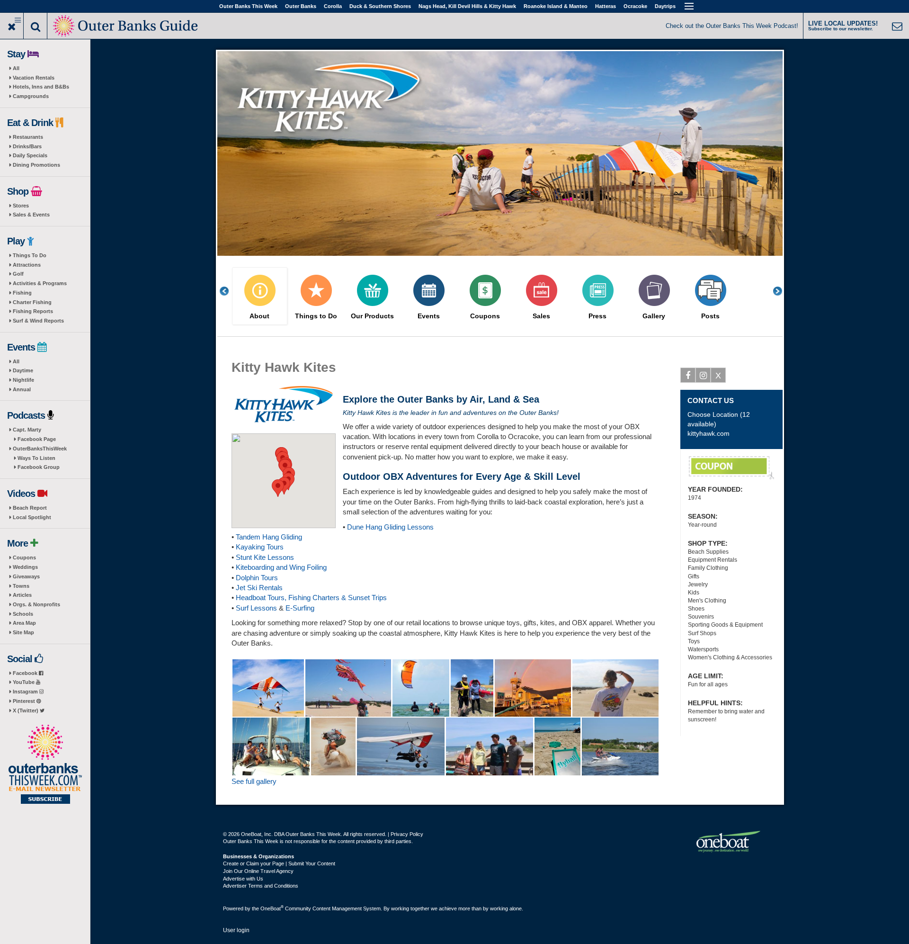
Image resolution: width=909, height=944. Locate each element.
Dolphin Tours (257, 578)
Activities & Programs (40, 283)
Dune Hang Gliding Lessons (390, 527)
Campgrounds (31, 96)
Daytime (23, 370)
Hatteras (605, 6)
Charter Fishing (32, 302)
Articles (22, 595)
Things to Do (316, 316)
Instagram (26, 691)
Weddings (25, 567)
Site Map (23, 632)
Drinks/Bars (27, 146)
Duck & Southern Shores (380, 6)
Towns (21, 586)
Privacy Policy (407, 834)
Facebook (26, 673)
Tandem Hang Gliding (269, 537)
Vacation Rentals (33, 78)
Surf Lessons (256, 608)
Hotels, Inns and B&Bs (41, 87)
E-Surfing (299, 608)
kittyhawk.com (708, 433)
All (16, 68)
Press (597, 316)
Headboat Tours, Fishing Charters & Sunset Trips (311, 597)
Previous (229, 291)
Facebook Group (39, 467)
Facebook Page (37, 439)
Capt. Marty (27, 429)
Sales (541, 316)
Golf (18, 274)
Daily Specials (30, 155)
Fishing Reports (33, 311)
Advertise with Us (243, 878)
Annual (22, 389)
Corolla (333, 6)
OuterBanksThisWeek (40, 448)
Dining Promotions (36, 165)
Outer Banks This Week (248, 6)
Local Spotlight (32, 517)
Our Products (372, 316)
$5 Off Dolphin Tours (731, 468)
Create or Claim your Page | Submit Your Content (279, 863)
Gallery (653, 316)
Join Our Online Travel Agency (258, 871)
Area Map (24, 623)
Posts (710, 316)
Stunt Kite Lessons (265, 557)
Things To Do (29, 255)
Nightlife (23, 380)
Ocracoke (635, 6)
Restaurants (28, 137)
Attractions (27, 265)
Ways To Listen (36, 458)
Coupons (24, 557)
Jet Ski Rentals (259, 588)
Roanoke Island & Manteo (556, 6)
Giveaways (26, 576)
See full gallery (254, 781)
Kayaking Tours (260, 547)
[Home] (126, 25)
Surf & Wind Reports (38, 321)
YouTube (24, 682)
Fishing (22, 293)
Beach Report (30, 508)
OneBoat (272, 908)
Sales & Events (31, 214)
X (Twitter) (26, 710)
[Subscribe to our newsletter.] (45, 765)
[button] (278, 488)
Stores (21, 205)
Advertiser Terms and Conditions (260, 886)
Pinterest (24, 701)
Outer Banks (300, 6)
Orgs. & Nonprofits (36, 604)
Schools (23, 614)
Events (429, 316)
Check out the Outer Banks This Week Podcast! (732, 25)
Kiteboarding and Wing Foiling (281, 567)
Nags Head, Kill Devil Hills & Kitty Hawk (467, 6)
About (259, 316)
